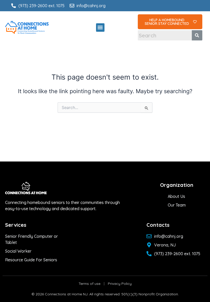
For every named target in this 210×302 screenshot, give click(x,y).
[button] (100, 27)
